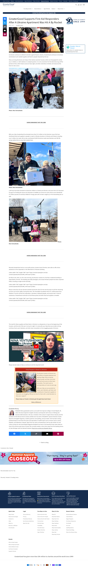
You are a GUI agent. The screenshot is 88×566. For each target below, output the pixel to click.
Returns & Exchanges (13, 516)
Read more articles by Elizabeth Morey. (42, 428)
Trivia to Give (40, 521)
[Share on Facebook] (5, 19)
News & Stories (45, 1)
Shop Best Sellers (56, 516)
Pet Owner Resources (71, 521)
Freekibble (39, 525)
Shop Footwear (55, 523)
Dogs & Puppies (69, 518)
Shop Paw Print (55, 518)
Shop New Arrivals (56, 534)
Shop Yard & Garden (56, 527)
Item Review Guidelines (28, 521)
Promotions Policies (27, 518)
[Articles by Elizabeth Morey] (11, 412)
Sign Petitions (28, 1)
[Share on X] (5, 23)
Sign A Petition (40, 532)
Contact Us (11, 518)
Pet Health (68, 523)
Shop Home (54, 525)
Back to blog (45, 442)
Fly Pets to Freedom (13, 549)
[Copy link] (5, 27)
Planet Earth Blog (70, 530)
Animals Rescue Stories (71, 514)
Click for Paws (40, 523)
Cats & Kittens (69, 516)
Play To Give (36, 1)
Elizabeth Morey (19, 25)
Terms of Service (26, 514)
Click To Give (6, 1)
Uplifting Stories (70, 527)
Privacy (24, 516)
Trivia (60, 1)
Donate (65, 1)
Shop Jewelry (55, 530)
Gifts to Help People (13, 542)
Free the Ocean (40, 527)
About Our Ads (26, 523)
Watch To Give (54, 1)
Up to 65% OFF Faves (62, 459)
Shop (12, 1)
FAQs (10, 521)
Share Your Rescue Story (71, 532)
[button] (76, 4)
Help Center (11, 514)
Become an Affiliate (13, 525)
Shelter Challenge (73, 1)
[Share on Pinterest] (5, 34)
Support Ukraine (12, 551)
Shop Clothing (55, 521)
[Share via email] (5, 30)
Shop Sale (54, 532)
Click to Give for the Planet (43, 518)
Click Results (11, 527)
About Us (11, 523)
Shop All (54, 514)
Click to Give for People (42, 516)
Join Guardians (19, 1)
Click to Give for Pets (42, 514)
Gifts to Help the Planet (14, 544)
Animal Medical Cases (13, 546)
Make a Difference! (36, 402)
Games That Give (41, 530)
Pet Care (68, 525)
